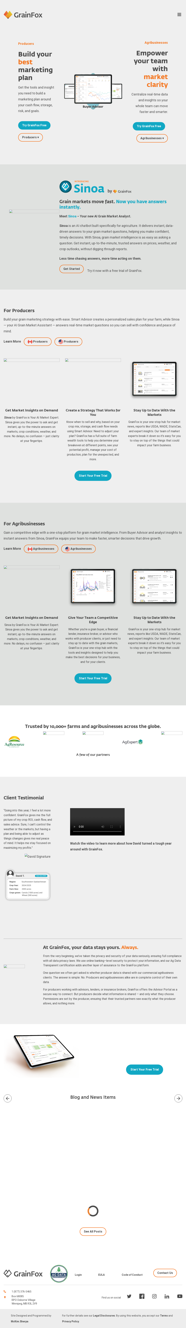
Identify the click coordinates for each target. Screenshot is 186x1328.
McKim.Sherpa (19, 1321)
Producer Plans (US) (93, 37)
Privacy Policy (70, 1321)
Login (78, 1274)
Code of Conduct (132, 1274)
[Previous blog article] (178, 1098)
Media (93, 121)
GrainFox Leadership (93, 109)
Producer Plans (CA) (93, 31)
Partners (93, 115)
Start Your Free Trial (93, 475)
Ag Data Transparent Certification (93, 127)
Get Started (71, 269)
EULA (101, 1274)
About (93, 95)
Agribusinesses (43, 548)
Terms (164, 1315)
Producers (93, 23)
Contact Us (93, 104)
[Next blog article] (8, 1098)
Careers (93, 133)
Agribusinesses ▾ (152, 138)
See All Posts (93, 1231)
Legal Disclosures (104, 1315)
